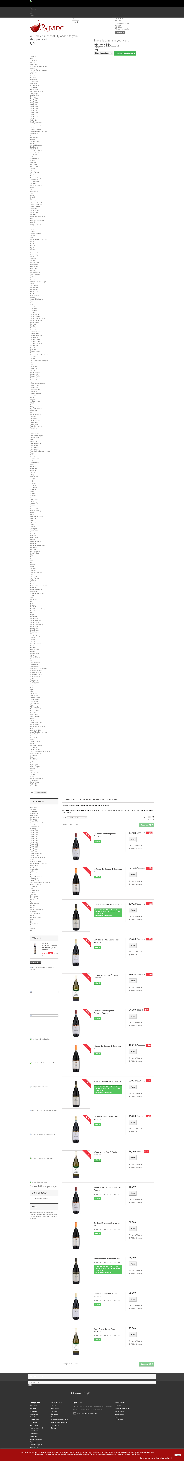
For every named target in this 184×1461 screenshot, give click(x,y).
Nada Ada (33, 543)
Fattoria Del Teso (35, 149)
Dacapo (32, 143)
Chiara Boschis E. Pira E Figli (39, 355)
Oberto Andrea (34, 553)
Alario (31, 218)
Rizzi (31, 613)
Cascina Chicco (34, 334)
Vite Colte (33, 713)
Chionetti (32, 359)
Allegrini (32, 222)
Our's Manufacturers (36, 122)
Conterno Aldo (34, 374)
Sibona (32, 655)
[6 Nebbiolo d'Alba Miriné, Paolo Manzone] (76, 1129)
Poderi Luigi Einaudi (36, 589)
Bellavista (33, 258)
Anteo (31, 237)
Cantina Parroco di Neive (37, 318)
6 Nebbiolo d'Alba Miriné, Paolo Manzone (106, 1118)
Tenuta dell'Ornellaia (36, 670)
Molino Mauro (34, 530)
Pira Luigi (32, 174)
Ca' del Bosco (34, 310)
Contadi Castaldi (35, 372)
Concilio (32, 370)
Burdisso (32, 139)
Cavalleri (32, 347)
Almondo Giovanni (35, 224)
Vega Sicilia (33, 693)
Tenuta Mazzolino (35, 672)
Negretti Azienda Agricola (37, 545)
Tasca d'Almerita (35, 663)
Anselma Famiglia (35, 130)
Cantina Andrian (34, 314)
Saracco (32, 639)
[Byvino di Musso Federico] (49, 26)
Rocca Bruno (34, 618)
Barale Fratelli (34, 133)
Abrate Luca (33, 208)
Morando (32, 539)
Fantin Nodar (34, 418)
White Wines (33, 76)
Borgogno (33, 276)
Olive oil (32, 197)
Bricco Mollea (34, 137)
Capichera (33, 324)
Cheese (32, 195)
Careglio (32, 326)
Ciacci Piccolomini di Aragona (39, 360)
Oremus (32, 557)
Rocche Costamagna (36, 178)
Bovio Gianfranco (35, 280)
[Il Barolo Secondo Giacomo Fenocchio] (44, 1074)
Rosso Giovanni (35, 630)
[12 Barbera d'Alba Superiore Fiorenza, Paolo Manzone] (76, 846)
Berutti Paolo (34, 264)
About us (32, 62)
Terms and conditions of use (38, 66)
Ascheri (32, 247)
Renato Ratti (33, 599)
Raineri (32, 597)
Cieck (31, 362)
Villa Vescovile (34, 707)
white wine (45, 1213)
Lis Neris (32, 493)
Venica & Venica (35, 697)
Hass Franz (33, 468)
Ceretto (32, 353)
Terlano (32, 678)
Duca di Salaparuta (35, 414)
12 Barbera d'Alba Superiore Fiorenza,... (105, 835)
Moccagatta (33, 528)
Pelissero (32, 570)
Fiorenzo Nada (34, 437)
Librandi (32, 491)
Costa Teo (33, 395)
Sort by (64, 817)
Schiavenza (33, 651)
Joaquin (32, 160)
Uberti (31, 688)
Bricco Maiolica (34, 287)
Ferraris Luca (34, 432)
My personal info (120, 1417)
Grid (149, 819)
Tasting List (33, 120)
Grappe (32, 187)
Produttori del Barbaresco (37, 593)
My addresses (119, 1414)
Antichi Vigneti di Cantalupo (38, 131)
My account (120, 1402)
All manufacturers (35, 201)
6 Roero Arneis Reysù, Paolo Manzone (105, 1153)
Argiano (32, 243)
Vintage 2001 (34, 99)
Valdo (31, 691)
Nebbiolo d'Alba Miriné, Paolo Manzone (105, 1295)
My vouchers (119, 1419)
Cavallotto (33, 349)
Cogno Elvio (33, 366)
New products (55, 1408)
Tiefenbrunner (34, 680)
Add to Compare (136, 849)
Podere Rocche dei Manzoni (38, 586)
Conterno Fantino (35, 376)
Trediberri (32, 686)
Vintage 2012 (34, 118)
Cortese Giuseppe (35, 393)
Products (32, 74)
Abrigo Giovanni (35, 124)
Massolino (33, 522)
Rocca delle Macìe (35, 620)
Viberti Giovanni (35, 699)
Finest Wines (34, 93)
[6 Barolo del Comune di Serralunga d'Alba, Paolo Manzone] (76, 1058)
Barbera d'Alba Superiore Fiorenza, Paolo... (107, 1189)
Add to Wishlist (136, 846)
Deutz (31, 405)
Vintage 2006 (34, 106)
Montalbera (33, 536)
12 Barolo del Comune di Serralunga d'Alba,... (108, 870)
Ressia (32, 176)
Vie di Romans (34, 703)
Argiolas (32, 245)
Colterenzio (33, 368)
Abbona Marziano (35, 207)
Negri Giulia (33, 547)
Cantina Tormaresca (36, 320)
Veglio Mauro (34, 695)
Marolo (32, 512)
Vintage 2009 (34, 112)
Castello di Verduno (36, 343)
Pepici (32, 170)
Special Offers (34, 89)
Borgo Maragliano (35, 274)
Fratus (32, 453)
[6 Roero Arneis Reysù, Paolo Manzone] (76, 1165)
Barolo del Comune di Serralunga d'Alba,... (107, 1224)
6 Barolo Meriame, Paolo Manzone (107, 1081)
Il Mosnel (32, 472)
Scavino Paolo (34, 649)
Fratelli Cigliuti (34, 445)
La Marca (32, 482)
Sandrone (33, 638)
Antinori (32, 241)
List (153, 819)
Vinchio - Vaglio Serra (36, 709)
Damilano (32, 399)
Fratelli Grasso (34, 447)
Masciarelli (33, 518)
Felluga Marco (34, 424)
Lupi (31, 497)
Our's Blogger (39, 1193)
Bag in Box (33, 183)
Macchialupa (33, 499)
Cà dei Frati (33, 305)
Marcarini (32, 505)
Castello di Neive (35, 339)
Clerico (32, 364)
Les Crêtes (33, 489)
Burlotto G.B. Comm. (36, 299)
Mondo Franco (34, 534)
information (33, 60)
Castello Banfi (34, 337)
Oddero (32, 555)
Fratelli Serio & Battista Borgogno (40, 151)
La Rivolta (33, 484)
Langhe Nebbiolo (47, 1216)
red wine (39, 1213)
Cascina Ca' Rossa (35, 330)
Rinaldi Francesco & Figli (37, 609)
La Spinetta (33, 155)
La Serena (33, 486)
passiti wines (34, 81)
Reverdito (33, 605)
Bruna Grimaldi (34, 295)
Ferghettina (33, 428)
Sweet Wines (34, 83)
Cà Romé (32, 307)
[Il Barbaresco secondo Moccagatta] (44, 1169)
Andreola (32, 232)
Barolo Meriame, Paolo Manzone (106, 1258)
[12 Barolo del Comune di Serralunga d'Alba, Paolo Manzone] (76, 881)
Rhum (31, 189)
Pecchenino (33, 568)
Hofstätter (33, 470)
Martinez (32, 514)
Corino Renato (34, 387)
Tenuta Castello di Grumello (38, 668)
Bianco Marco (34, 266)
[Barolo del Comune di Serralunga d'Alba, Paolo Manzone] (76, 1235)
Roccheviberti (34, 626)
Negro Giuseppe (35, 166)
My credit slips (119, 1411)
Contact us (33, 10)
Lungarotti (33, 495)
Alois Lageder (34, 226)
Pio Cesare (33, 580)
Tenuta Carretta (34, 666)
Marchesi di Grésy (35, 511)
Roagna (32, 614)
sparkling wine (41, 1214)
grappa (54, 1216)
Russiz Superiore (35, 632)
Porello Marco (34, 591)
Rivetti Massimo (35, 611)
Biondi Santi (33, 268)
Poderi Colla (33, 588)
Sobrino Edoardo (35, 657)
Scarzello (32, 647)
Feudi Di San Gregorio (36, 436)
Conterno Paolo (34, 380)
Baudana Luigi (34, 255)
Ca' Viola (32, 312)
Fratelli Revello (34, 449)
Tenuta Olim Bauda (36, 674)
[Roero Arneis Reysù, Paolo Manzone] (76, 1341)
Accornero (33, 214)
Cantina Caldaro (35, 316)
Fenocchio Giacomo (36, 426)
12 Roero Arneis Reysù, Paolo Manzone (106, 976)
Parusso (32, 566)
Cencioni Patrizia (35, 351)
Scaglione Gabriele (35, 643)
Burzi (31, 301)
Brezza (32, 135)
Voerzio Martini (34, 715)
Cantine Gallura (34, 322)
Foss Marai (33, 441)
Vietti (31, 705)
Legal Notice (33, 72)
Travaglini (33, 684)
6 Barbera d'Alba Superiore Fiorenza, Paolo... (104, 1012)
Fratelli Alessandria (35, 443)
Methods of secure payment (38, 70)
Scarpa (32, 645)
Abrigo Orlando (34, 212)
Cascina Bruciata (35, 328)
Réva (31, 603)
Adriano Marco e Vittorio (37, 126)
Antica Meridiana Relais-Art (41, 1198)
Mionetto (32, 526)
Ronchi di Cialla (34, 628)
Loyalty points (34, 64)
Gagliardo (33, 455)
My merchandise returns (122, 1408)
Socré (31, 659)
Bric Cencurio (34, 285)
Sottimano (33, 661)
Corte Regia (33, 391)
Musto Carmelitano (35, 541)
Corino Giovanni (35, 385)
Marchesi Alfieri (34, 507)
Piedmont (33, 1213)
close (178, 1455)
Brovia (32, 293)
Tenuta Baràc (34, 180)
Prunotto (32, 595)
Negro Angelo (34, 164)
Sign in (32, 8)
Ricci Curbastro (34, 607)
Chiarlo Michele (34, 357)
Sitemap (53, 1428)
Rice (31, 199)
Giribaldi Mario (34, 158)
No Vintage (33, 97)
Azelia (32, 251)
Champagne (33, 87)
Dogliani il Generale (36, 145)
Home (31, 58)
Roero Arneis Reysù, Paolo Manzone (104, 1330)
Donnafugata (33, 410)
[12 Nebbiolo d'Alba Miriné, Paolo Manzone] (76, 952)
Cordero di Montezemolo (37, 384)
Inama (32, 474)
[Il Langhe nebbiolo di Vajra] (44, 1098)
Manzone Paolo (34, 503)
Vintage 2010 (34, 114)
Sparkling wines (34, 85)
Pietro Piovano (34, 172)
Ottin (31, 561)
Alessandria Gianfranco (37, 220)
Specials (36, 938)
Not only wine (34, 191)
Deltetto (32, 403)
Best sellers (54, 1411)
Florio (31, 439)
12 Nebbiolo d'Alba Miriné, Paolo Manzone (106, 941)
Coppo (32, 382)
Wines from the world (36, 91)
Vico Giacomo (34, 701)
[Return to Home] (32, 792)
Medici (32, 524)
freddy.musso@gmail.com (89, 1413)
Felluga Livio (33, 422)
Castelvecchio (34, 345)
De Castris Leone (35, 401)
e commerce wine (51, 1214)
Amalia (32, 128)
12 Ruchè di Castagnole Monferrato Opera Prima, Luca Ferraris (50, 947)
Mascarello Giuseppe (36, 516)
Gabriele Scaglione (35, 153)
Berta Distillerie (34, 262)
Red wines (33, 78)
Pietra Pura (33, 576)
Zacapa (32, 720)
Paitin (31, 563)
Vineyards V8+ (34, 711)
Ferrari (32, 430)
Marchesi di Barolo (35, 509)
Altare (31, 228)
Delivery (32, 68)
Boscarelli (33, 278)
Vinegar (32, 193)
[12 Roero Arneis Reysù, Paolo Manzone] (76, 988)
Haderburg (33, 466)
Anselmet (33, 235)
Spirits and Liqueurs (36, 185)
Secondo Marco (34, 653)
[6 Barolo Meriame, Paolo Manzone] (76, 1094)
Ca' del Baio (33, 308)
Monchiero (33, 162)
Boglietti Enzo (34, 270)
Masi (31, 520)
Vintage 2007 (34, 108)
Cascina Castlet (35, 332)
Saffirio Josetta (34, 634)
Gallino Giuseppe (35, 181)
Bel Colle (32, 257)
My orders (118, 1406)
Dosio (31, 412)
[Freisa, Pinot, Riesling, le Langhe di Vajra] (44, 1122)
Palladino (32, 168)
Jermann (32, 478)
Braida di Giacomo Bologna (38, 282)
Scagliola (32, 641)
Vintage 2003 (34, 101)
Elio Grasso (33, 416)
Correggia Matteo (35, 389)
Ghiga (31, 156)
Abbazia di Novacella (36, 203)
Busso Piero (33, 303)
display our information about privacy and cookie (156, 1458)
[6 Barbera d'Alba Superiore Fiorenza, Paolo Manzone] (76, 1023)
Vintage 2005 (34, 105)
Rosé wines (33, 80)
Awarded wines (34, 95)
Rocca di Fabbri (34, 622)
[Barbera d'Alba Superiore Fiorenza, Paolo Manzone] (76, 1200)
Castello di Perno (35, 341)
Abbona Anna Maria (36, 205)
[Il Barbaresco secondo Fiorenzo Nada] (44, 1145)
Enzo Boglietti (34, 147)
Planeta (32, 584)
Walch (32, 718)
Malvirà (32, 501)
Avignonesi (33, 249)
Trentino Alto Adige (36, 1216)
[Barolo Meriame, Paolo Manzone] (76, 1271)
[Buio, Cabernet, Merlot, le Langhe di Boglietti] (44, 979)
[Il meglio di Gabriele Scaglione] (44, 1050)
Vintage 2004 (34, 103)
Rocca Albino (34, 616)
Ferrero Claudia (34, 434)
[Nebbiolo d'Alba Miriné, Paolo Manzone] (76, 1306)
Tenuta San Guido (35, 676)
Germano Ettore (35, 459)
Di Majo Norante (35, 407)
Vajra (31, 690)
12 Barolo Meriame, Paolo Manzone (108, 904)
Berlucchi (32, 260)
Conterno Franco (35, 141)
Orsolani (32, 559)
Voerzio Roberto (35, 716)
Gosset (32, 464)
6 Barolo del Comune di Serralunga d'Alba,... (107, 1047)
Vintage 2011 (34, 116)
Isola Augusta (34, 476)
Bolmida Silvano (35, 272)
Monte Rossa (34, 537)
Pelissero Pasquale (36, 572)
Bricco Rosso (34, 291)
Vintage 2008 (34, 110)
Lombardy (33, 1218)
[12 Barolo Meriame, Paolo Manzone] (76, 917)
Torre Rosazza (34, 682)
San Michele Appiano (36, 636)
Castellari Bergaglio (36, 335)
